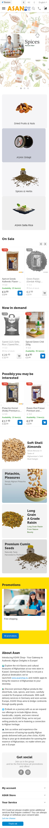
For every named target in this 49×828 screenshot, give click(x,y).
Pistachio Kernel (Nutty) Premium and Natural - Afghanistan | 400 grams (12, 409)
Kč (29, 2)
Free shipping (10, 619)
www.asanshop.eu (20, 678)
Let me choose (8, 818)
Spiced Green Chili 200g (35, 343)
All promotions (10, 636)
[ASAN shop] (18, 8)
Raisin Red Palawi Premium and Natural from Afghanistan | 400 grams (36, 409)
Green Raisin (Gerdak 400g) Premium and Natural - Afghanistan (12, 280)
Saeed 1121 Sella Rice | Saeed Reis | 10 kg (11, 343)
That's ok (12, 824)
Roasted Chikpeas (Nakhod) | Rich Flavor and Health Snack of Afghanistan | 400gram (37, 280)
